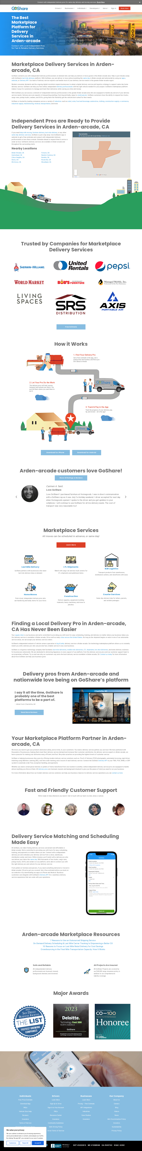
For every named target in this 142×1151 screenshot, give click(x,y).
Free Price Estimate (25, 1100)
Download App (25, 1104)
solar (74, 101)
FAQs (25, 1107)
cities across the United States (71, 637)
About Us (116, 1100)
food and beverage (83, 101)
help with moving (26, 132)
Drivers (58, 8)
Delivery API (24, 80)
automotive (94, 101)
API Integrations (86, 1107)
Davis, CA (15, 160)
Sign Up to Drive (55, 1104)
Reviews (25, 1115)
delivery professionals (65, 87)
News (117, 1115)
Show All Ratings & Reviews (71, 478)
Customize (12, 1143)
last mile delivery (28, 78)
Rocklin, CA (45, 157)
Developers (94, 8)
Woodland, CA (46, 162)
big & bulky (60, 643)
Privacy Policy (117, 1131)
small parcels (82, 95)
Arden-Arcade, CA (18, 153)
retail (69, 101)
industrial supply (17, 104)
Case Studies (86, 1115)
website (14, 80)
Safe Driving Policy (55, 1127)
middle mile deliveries (75, 650)
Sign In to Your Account (56, 1107)
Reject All (25, 1143)
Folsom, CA (45, 153)
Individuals (81, 8)
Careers (116, 1104)
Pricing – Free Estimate (86, 1104)
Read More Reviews (29, 712)
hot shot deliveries (101, 650)
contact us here (117, 773)
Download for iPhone (55, 452)
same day (86, 78)
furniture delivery (39, 132)
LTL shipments (89, 650)
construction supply (112, 101)
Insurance (25, 1119)
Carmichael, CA (17, 155)
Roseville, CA (46, 160)
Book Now (101, 2)
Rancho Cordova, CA (48, 155)
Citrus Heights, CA (18, 157)
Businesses (69, 8)
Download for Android (86, 452)
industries (58, 101)
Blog (116, 1107)
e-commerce (124, 101)
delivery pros (43, 769)
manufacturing (29, 104)
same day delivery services (21, 135)
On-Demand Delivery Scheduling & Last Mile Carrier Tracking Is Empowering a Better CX (73, 943)
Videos (116, 1111)
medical (37, 104)
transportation (46, 104)
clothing (102, 101)
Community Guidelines (56, 1123)
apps (123, 78)
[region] (25, 1137)
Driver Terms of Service (55, 1131)
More (105, 8)
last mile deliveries (59, 650)
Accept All (38, 1143)
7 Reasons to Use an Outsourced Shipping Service (73, 940)
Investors (116, 1123)
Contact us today (106, 654)
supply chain (19, 635)
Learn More (71, 545)
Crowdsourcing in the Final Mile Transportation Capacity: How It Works (73, 949)
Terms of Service (25, 1123)
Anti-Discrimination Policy (117, 1119)
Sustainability (116, 1127)
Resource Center (56, 1115)
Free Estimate (71, 327)
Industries (86, 1111)
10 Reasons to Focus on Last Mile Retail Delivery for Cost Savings (73, 946)
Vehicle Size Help (25, 1111)
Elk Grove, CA (16, 162)
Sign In (113, 8)
